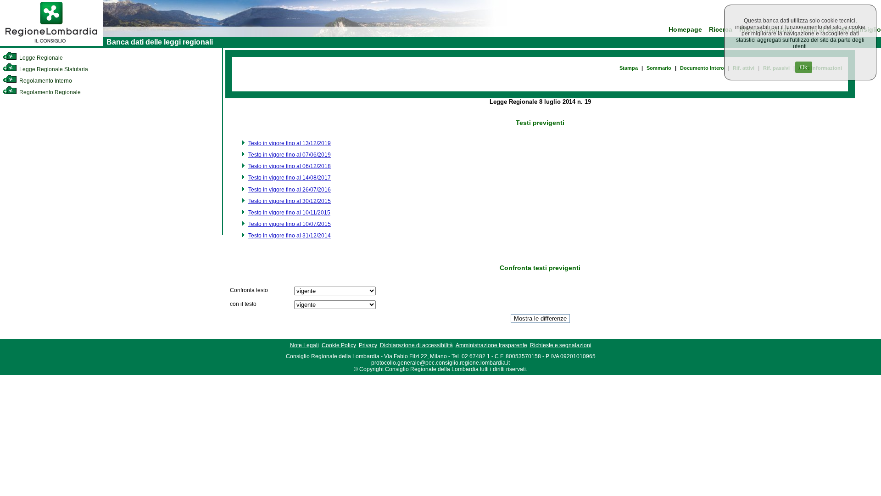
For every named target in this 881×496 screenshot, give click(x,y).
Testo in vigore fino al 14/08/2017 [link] (289, 178)
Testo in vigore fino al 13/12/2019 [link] (289, 143)
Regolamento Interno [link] (45, 81)
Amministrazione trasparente (491, 345)
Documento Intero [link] (702, 68)
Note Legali (304, 345)
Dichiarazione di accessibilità (416, 345)
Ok (804, 67)
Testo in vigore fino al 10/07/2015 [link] (289, 224)
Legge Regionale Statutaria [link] (53, 69)
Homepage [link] (685, 29)
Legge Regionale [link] (40, 58)
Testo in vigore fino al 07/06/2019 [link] (289, 155)
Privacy (368, 345)
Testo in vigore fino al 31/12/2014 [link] (289, 235)
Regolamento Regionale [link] (49, 92)
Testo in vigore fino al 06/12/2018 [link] (289, 166)
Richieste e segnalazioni (560, 345)
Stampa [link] (628, 68)
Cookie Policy (339, 345)
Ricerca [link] (720, 29)
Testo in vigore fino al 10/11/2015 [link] (289, 212)
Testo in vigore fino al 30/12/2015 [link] (289, 201)
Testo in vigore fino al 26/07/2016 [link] (289, 189)
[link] (51, 44)
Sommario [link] (659, 68)
